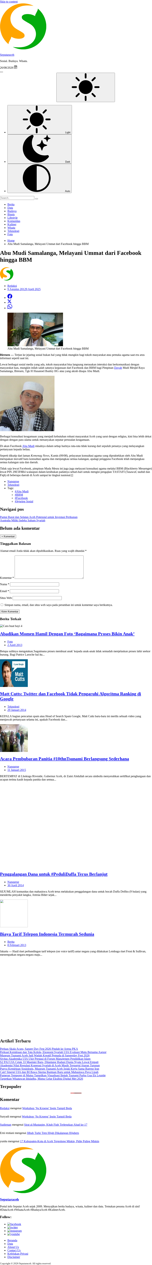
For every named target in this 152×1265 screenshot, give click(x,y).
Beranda (12, 1240)
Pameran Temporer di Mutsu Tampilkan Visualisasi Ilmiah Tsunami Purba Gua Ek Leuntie (53, 1075)
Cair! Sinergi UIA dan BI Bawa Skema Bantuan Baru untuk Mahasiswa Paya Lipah (49, 1072)
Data (10, 207)
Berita (10, 204)
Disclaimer (13, 1257)
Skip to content (9, 1)
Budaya (11, 211)
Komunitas (13, 221)
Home (11, 240)
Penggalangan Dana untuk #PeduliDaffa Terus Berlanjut (54, 874)
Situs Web (6, 597)
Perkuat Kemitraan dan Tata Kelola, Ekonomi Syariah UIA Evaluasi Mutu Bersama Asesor (53, 1052)
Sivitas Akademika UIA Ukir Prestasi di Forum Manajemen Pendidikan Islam (45, 1058)
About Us (13, 1247)
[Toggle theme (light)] (85, 87)
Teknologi (13, 231)
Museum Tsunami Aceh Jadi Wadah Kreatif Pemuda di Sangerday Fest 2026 (45, 1055)
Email (4, 591)
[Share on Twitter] (9, 302)
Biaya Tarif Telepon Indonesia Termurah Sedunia (47, 934)
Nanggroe (13, 766)
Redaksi (4, 1108)
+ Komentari (8, 536)
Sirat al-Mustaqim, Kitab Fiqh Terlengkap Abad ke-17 (55, 1124)
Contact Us (14, 1250)
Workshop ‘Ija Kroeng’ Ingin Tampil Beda (47, 1108)
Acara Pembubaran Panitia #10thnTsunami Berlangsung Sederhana (64, 758)
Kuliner (11, 224)
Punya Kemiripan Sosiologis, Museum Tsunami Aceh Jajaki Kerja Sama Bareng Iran (49, 1068)
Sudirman (5, 1124)
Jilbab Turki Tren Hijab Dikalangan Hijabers (53, 1133)
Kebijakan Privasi (17, 1253)
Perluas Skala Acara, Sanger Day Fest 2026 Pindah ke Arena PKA (39, 1048)
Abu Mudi (28, 446)
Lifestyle (12, 217)
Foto (10, 234)
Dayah (118, 367)
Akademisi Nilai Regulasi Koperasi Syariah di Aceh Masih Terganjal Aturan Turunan (50, 1065)
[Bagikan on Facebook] (9, 297)
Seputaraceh (7, 54)
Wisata (11, 227)
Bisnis (11, 214)
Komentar (7, 577)
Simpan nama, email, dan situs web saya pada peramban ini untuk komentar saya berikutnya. (58, 604)
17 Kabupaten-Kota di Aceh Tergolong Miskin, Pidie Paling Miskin (59, 1141)
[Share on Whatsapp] (9, 308)
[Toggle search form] (1, 72)
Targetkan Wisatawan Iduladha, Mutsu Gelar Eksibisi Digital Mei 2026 (41, 1078)
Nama (4, 584)
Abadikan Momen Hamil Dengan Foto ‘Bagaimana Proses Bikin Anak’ (67, 633)
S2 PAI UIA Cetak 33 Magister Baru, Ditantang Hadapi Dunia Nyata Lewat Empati (49, 1062)
